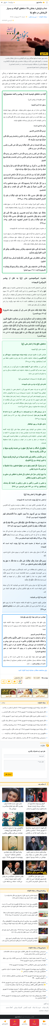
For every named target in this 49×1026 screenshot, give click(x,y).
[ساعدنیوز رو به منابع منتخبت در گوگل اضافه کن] (19, 682)
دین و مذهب (33, 17)
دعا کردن (28, 678)
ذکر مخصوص (18, 678)
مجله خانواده (43, 17)
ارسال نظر (8, 774)
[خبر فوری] (1, 311)
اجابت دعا (37, 678)
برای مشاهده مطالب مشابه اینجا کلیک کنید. (32, 670)
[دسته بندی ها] (47, 2)
